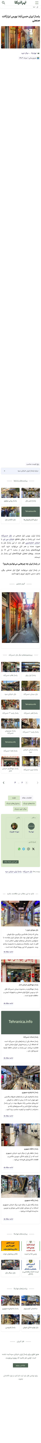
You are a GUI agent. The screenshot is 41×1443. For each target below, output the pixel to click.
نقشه (14, 798)
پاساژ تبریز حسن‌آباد (30, 769)
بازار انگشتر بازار (10, 519)
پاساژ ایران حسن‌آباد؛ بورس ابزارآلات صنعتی (21, 19)
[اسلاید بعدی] (36, 621)
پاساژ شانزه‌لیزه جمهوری (10, 1308)
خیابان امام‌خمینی (33, 542)
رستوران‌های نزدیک (13, 803)
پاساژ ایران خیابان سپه (13, 871)
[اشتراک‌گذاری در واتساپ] (19, 849)
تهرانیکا (33, 53)
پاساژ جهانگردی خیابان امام (10, 769)
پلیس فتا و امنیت (30, 1254)
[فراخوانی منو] (37, 3)
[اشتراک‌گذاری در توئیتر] (33, 849)
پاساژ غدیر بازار (30, 501)
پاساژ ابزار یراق (31, 675)
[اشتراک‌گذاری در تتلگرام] (23, 849)
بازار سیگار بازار (10, 1273)
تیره (34, 7)
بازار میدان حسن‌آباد (30, 694)
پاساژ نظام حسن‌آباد (10, 675)
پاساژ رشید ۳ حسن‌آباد (10, 713)
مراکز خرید (24, 53)
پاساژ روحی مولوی (10, 501)
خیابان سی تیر (8, 539)
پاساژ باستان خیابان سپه (30, 751)
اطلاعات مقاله (27, 798)
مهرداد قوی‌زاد (14, 832)
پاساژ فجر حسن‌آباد (31, 713)
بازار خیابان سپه (10, 694)
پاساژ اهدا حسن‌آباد (10, 751)
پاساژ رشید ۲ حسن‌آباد (31, 732)
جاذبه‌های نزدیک (29, 803)
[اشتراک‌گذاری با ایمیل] (28, 849)
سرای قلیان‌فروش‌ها (31, 519)
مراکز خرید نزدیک (20, 809)
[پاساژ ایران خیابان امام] (20, 618)
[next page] (3, 782)
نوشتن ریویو (20, 1365)
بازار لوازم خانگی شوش (30, 1327)
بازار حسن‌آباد (6, 535)
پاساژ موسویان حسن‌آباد (10, 732)
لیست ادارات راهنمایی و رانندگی (30, 1273)
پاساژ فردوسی (10, 1327)
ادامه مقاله (9, 952)
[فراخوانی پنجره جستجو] (3, 3)
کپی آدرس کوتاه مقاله (10, 862)
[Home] (20, 3)
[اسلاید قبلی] (4, 621)
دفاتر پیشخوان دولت (10, 1254)
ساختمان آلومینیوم (30, 1308)
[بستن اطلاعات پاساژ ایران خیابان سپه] (4, 470)
